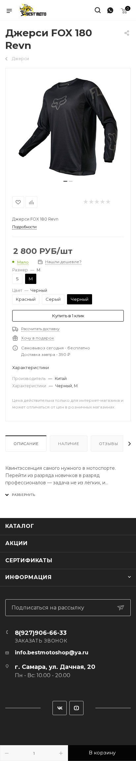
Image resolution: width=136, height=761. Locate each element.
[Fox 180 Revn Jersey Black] (68, 126)
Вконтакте (59, 708)
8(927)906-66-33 (41, 633)
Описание (26, 443)
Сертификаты (28, 560)
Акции (16, 543)
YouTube (76, 708)
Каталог (19, 526)
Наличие (68, 443)
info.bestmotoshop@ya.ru (51, 652)
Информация (28, 577)
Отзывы (108, 443)
